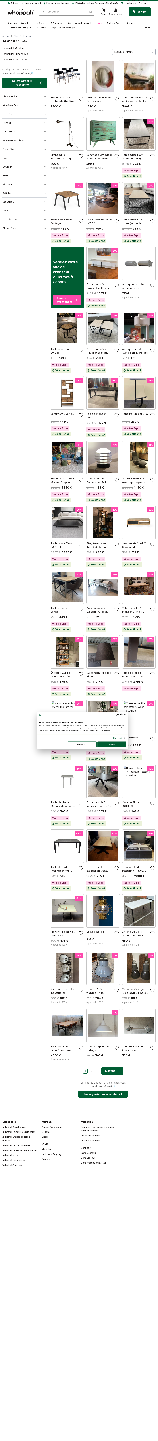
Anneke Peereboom (52, 1126)
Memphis (46, 1149)
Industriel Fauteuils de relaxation (18, 1131)
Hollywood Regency (51, 1154)
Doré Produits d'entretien (93, 1162)
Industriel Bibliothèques (14, 1126)
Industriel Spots (10, 1155)
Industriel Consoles (12, 1165)
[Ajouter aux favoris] (81, 99)
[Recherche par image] (90, 11)
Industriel (27, 36)
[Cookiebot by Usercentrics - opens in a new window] (117, 714)
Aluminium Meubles (90, 1135)
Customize (81, 744)
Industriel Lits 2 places (13, 1160)
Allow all (112, 744)
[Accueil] (20, 11)
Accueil (5, 36)
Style (16, 36)
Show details (117, 738)
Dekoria (46, 1131)
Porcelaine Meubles (90, 1140)
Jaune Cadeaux (88, 1152)
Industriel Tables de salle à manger (19, 1150)
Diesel (45, 1136)
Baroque (46, 1159)
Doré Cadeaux (88, 1157)
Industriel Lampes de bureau (16, 1145)
